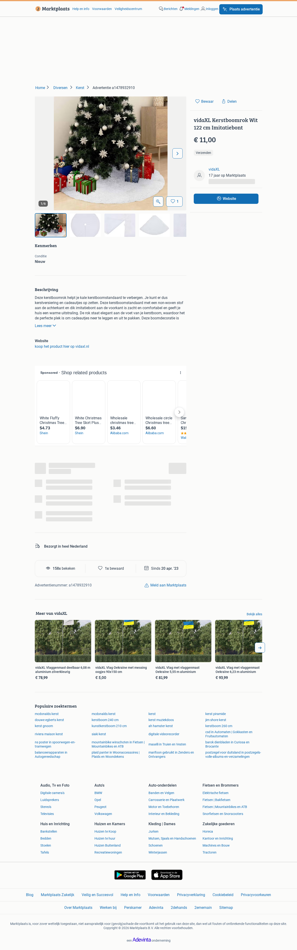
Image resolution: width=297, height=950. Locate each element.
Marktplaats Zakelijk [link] (57, 895)
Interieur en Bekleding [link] (163, 814)
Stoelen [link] (45, 845)
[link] (52, 9)
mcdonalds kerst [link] (47, 714)
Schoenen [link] (155, 845)
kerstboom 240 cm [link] (105, 720)
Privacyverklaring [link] (191, 895)
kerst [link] (152, 714)
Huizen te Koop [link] (105, 831)
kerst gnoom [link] (44, 726)
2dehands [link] (179, 907)
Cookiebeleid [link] (223, 895)
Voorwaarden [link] (102, 9)
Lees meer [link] (43, 326)
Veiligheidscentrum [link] (128, 9)
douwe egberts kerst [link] (49, 720)
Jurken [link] (153, 831)
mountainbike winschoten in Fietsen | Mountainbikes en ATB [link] (118, 744)
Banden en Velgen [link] (161, 793)
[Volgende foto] (177, 153)
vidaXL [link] (214, 169)
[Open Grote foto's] (158, 201)
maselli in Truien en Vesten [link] (167, 744)
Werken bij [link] (108, 907)
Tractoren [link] (209, 852)
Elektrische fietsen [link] (216, 793)
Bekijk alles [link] (254, 614)
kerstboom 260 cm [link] (218, 726)
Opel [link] (97, 800)
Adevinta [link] (156, 907)
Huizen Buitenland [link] (107, 845)
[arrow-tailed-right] (260, 647)
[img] (50, 225)
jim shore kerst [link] (215, 720)
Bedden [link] (45, 838)
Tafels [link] (44, 852)
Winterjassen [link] (157, 852)
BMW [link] (98, 793)
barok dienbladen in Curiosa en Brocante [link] (227, 744)
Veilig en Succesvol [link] (97, 895)
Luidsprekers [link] (49, 800)
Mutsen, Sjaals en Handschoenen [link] (172, 838)
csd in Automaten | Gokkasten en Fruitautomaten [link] (228, 734)
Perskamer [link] (133, 907)
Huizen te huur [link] (104, 838)
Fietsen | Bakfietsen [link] (216, 800)
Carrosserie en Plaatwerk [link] (166, 800)
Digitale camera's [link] (52, 793)
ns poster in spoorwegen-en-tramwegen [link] (55, 744)
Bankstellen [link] (48, 831)
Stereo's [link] (45, 807)
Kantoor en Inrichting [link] (218, 838)
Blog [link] (29, 895)
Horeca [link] (208, 831)
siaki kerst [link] (99, 734)
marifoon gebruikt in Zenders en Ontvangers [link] (171, 754)
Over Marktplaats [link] (78, 907)
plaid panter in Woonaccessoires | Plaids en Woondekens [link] (115, 754)
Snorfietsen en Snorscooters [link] (223, 814)
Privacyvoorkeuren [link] (256, 895)
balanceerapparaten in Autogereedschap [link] (51, 754)
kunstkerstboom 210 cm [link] (109, 726)
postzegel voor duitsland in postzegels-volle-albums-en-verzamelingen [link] (233, 754)
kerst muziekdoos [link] (161, 720)
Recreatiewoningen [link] (108, 852)
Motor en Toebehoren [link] (163, 807)
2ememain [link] (203, 907)
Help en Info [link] (130, 895)
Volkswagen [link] (103, 814)
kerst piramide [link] (215, 714)
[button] (188, 8)
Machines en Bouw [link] (216, 845)
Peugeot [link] (100, 807)
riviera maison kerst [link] (49, 734)
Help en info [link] (80, 9)
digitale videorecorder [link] (163, 734)
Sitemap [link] (226, 907)
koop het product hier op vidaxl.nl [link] (62, 346)
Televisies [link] (47, 814)
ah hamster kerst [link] (160, 726)
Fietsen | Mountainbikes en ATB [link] (225, 807)
